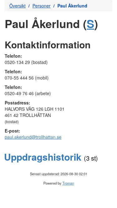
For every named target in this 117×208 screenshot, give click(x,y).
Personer (41, 5)
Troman (68, 183)
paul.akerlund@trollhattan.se (33, 137)
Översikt (17, 5)
